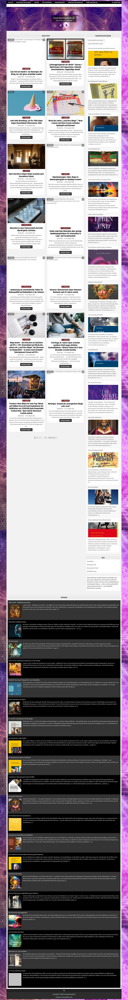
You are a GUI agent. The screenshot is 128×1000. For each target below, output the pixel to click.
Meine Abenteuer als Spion (17, 684)
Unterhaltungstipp (60, 2)
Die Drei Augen (13, 626)
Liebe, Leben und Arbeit (95, 181)
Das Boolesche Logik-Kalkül (17, 723)
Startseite (10, 2)
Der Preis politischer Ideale (17, 955)
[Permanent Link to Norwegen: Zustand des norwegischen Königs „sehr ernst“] (65, 385)
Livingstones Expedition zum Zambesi (21, 819)
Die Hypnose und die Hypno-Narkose (100, 214)
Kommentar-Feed (92, 572)
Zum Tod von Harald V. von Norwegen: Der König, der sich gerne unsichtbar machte (26, 73)
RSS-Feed (21, 76)
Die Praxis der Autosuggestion (18, 897)
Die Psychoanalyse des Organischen (99, 147)
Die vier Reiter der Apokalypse (18, 974)
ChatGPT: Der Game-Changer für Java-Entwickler (24, 664)
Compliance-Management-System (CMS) (21, 761)
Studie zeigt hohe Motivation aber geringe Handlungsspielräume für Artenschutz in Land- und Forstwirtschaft (66, 233)
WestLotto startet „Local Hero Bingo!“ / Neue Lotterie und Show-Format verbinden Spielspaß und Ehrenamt (65, 123)
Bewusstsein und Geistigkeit (23, 2)
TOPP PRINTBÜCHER (47, 2)
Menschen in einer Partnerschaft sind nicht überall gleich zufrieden (26, 229)
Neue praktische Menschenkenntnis (99, 487)
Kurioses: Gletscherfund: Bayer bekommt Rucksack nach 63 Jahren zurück (65, 290)
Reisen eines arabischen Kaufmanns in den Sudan (24, 645)
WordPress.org (91, 575)
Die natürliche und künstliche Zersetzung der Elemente (26, 839)
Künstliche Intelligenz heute (17, 606)
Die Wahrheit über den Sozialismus (20, 800)
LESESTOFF (36, 2)
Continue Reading (26, 86)
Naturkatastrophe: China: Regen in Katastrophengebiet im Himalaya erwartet (65, 178)
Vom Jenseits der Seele (95, 282)
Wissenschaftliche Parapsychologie (99, 81)
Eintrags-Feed (91, 569)
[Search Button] (64, 995)
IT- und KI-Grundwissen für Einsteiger (21, 703)
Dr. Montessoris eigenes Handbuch (20, 742)
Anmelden (90, 565)
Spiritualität (27, 225)
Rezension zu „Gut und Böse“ (18, 936)
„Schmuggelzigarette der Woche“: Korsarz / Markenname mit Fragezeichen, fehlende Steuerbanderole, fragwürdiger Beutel (65, 67)
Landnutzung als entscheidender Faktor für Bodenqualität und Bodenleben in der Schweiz (26, 290)
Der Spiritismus (93, 317)
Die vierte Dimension (95, 349)
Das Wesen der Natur (15, 858)
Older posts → (52, 437)
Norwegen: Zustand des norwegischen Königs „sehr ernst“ (65, 404)
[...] (116, 76)
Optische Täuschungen (95, 249)
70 (45, 437)
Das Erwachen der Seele (16, 916)
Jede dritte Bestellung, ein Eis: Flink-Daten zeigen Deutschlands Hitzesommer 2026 (26, 121)
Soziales (27, 171)
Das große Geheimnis (95, 384)
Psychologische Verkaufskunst (97, 48)
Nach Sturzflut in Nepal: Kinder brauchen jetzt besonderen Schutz (26, 175)
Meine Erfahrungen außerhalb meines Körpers (23, 878)
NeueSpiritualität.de (64, 17)
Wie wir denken (93, 454)
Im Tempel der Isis (94, 116)
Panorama (27, 69)
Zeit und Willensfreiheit (95, 417)
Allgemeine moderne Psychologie (98, 522)
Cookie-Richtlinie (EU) (91, 2)
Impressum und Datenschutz (75, 2)
